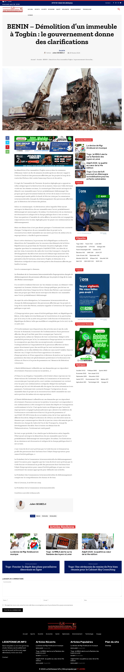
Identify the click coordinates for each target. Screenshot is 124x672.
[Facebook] (113, 3)
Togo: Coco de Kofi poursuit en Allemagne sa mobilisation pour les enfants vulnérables (97, 175)
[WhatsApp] (7, 152)
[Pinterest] (7, 147)
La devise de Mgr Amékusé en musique (96, 146)
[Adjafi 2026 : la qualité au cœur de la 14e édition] (80, 165)
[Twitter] (118, 3)
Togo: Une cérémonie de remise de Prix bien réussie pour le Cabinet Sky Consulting (93, 568)
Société (62, 50)
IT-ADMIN (81, 669)
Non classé (39, 648)
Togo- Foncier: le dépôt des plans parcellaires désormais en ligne (31, 568)
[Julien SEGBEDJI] (45, 53)
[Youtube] (120, 3)
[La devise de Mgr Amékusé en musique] (80, 148)
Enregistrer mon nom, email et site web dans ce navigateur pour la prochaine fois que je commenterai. (39, 605)
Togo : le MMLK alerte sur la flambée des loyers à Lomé (96, 156)
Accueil (33, 59)
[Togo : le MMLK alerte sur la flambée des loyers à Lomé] (80, 156)
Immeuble (53, 516)
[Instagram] (116, 3)
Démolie (45, 516)
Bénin (38, 516)
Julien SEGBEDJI (58, 53)
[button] (119, 9)
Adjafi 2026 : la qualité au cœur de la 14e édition (96, 165)
